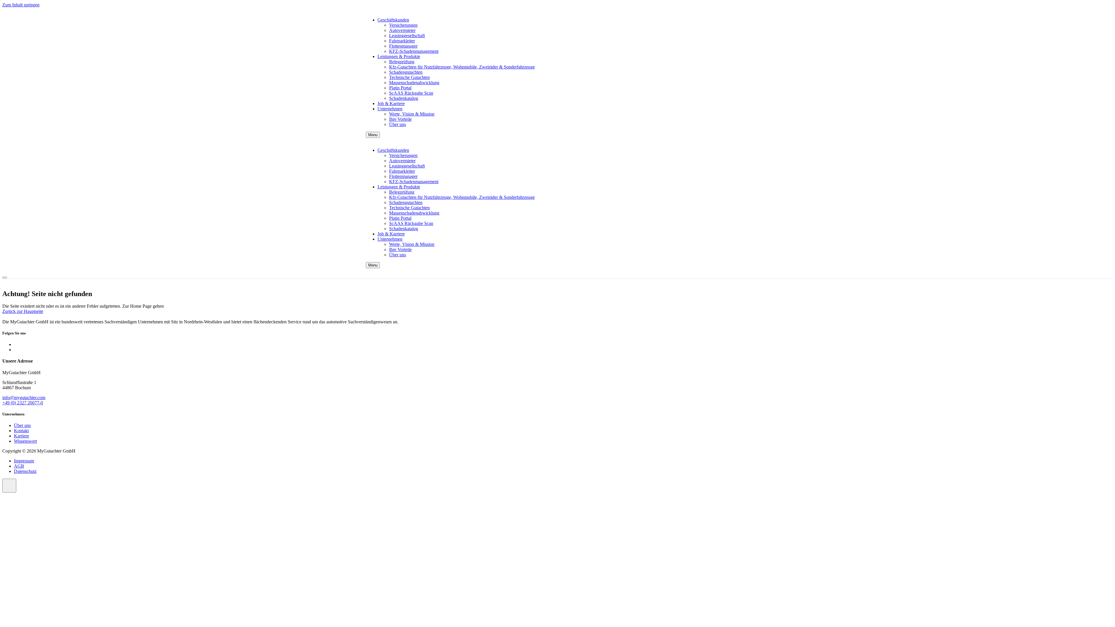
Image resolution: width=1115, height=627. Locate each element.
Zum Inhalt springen (20, 4)
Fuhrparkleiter (402, 40)
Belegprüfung (401, 61)
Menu (372, 135)
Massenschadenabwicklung (414, 82)
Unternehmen (389, 108)
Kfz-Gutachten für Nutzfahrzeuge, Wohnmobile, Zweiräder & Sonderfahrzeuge (462, 66)
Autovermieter (402, 30)
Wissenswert (25, 441)
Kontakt (21, 430)
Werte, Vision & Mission (411, 113)
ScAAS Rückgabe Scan (411, 93)
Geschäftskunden (393, 19)
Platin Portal (400, 87)
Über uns (397, 124)
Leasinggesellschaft (407, 35)
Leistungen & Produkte (398, 56)
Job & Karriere (391, 103)
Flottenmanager (403, 46)
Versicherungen (403, 25)
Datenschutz (25, 471)
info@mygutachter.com (23, 397)
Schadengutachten (405, 72)
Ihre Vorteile (400, 119)
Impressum (24, 460)
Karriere (21, 435)
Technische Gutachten (409, 77)
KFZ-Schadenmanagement (413, 51)
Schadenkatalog (403, 98)
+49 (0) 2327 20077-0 (22, 402)
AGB (19, 466)
